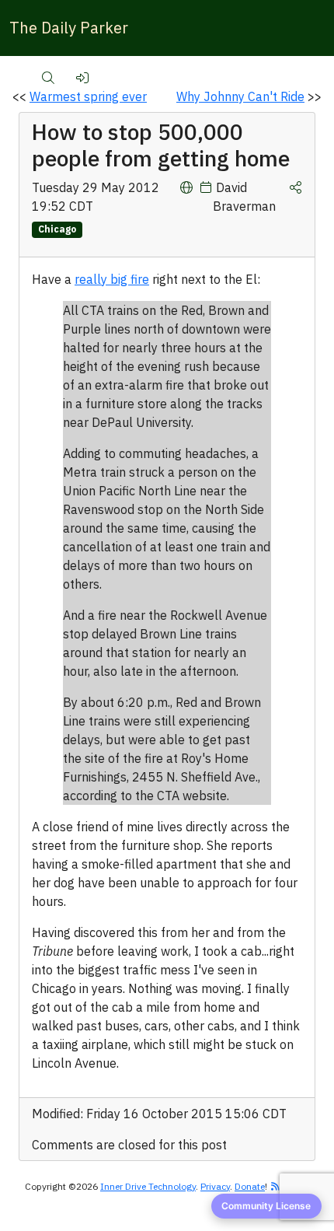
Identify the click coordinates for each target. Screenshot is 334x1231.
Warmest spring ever (88, 96)
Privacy (215, 1186)
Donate (250, 1186)
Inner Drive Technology (148, 1186)
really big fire (112, 279)
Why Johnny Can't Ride (240, 96)
